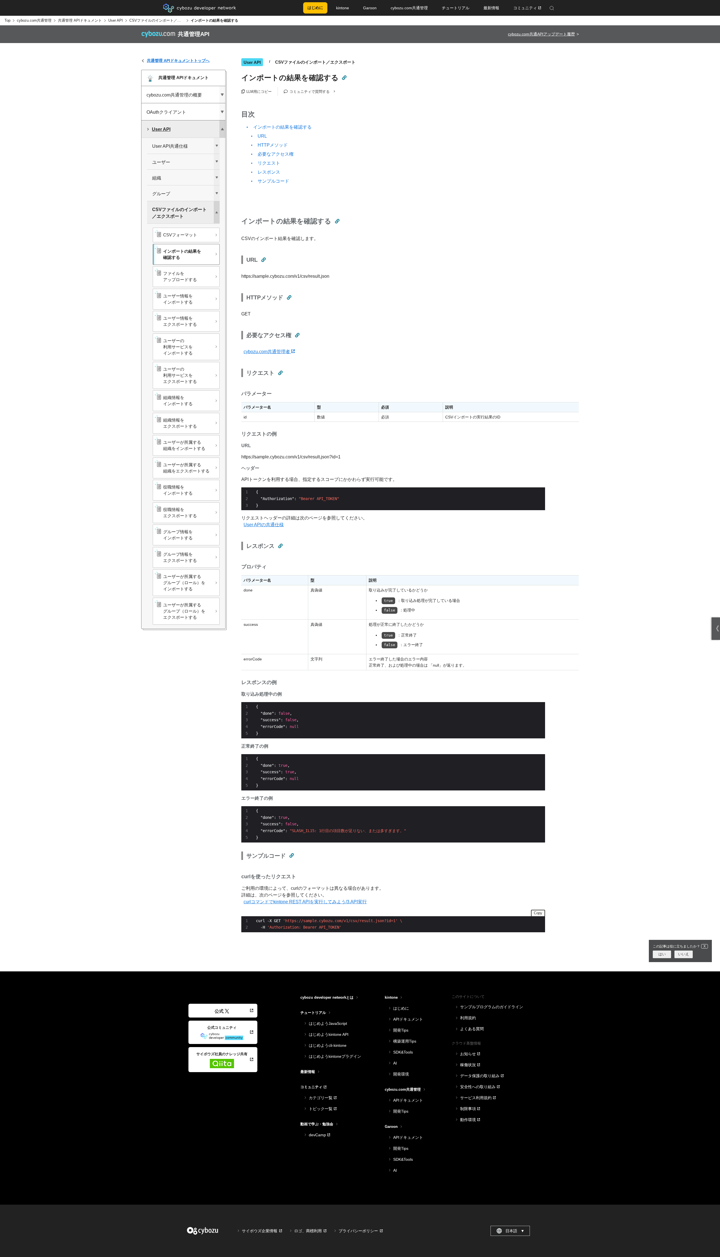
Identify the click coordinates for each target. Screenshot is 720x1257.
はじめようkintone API (328, 1034)
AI (395, 1063)
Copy (538, 913)
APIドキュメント (408, 1019)
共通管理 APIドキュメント (80, 20)
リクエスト (269, 163)
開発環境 (401, 1074)
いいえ (683, 954)
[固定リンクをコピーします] (344, 77)
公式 (219, 1011)
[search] (593, 8)
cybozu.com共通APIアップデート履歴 (541, 34)
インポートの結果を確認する (282, 127)
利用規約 (468, 1018)
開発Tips (400, 1030)
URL (262, 136)
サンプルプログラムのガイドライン (491, 1007)
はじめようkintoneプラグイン (335, 1056)
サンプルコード (273, 181)
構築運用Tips (404, 1041)
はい (662, 954)
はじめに (401, 1008)
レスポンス (269, 172)
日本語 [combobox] (515, 1231)
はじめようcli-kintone (327, 1045)
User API (115, 20)
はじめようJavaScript (328, 1023)
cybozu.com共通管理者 (267, 351)
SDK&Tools (403, 1052)
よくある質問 (472, 1029)
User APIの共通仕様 (264, 524)
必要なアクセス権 (276, 154)
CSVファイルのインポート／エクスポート (156, 20)
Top (7, 20)
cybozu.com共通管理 (34, 20)
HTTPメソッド (273, 145)
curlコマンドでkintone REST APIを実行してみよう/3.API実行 (305, 901)
